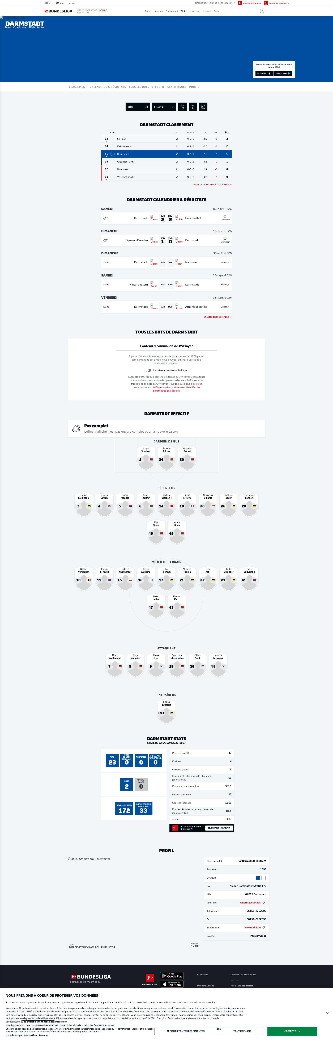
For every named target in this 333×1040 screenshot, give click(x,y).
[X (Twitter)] (182, 107)
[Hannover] (113, 169)
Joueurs (207, 11)
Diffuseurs (201, 2)
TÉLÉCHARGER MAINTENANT (219, 828)
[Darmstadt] (113, 154)
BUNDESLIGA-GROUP (221, 2)
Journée (158, 11)
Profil (194, 87)
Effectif (158, 87)
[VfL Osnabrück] (113, 177)
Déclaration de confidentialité (38, 1022)
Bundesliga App (252, 3)
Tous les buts (139, 87)
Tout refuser (242, 1031)
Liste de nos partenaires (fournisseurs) (27, 1035)
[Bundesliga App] (240, 3)
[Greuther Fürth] (113, 162)
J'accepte (290, 1031)
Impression (61, 1022)
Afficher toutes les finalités (186, 1031)
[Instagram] (203, 107)
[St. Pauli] (113, 138)
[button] (260, 11)
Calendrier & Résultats (108, 87)
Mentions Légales (205, 986)
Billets (224, 263)
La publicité (202, 975)
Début (148, 11)
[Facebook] (193, 107)
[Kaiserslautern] (113, 146)
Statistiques (176, 87)
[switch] (148, 370)
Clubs (184, 11)
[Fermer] (327, 1013)
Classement (171, 11)
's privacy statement (168, 387)
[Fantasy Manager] (266, 3)
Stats (216, 11)
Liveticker (195, 11)
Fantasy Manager (279, 3)
